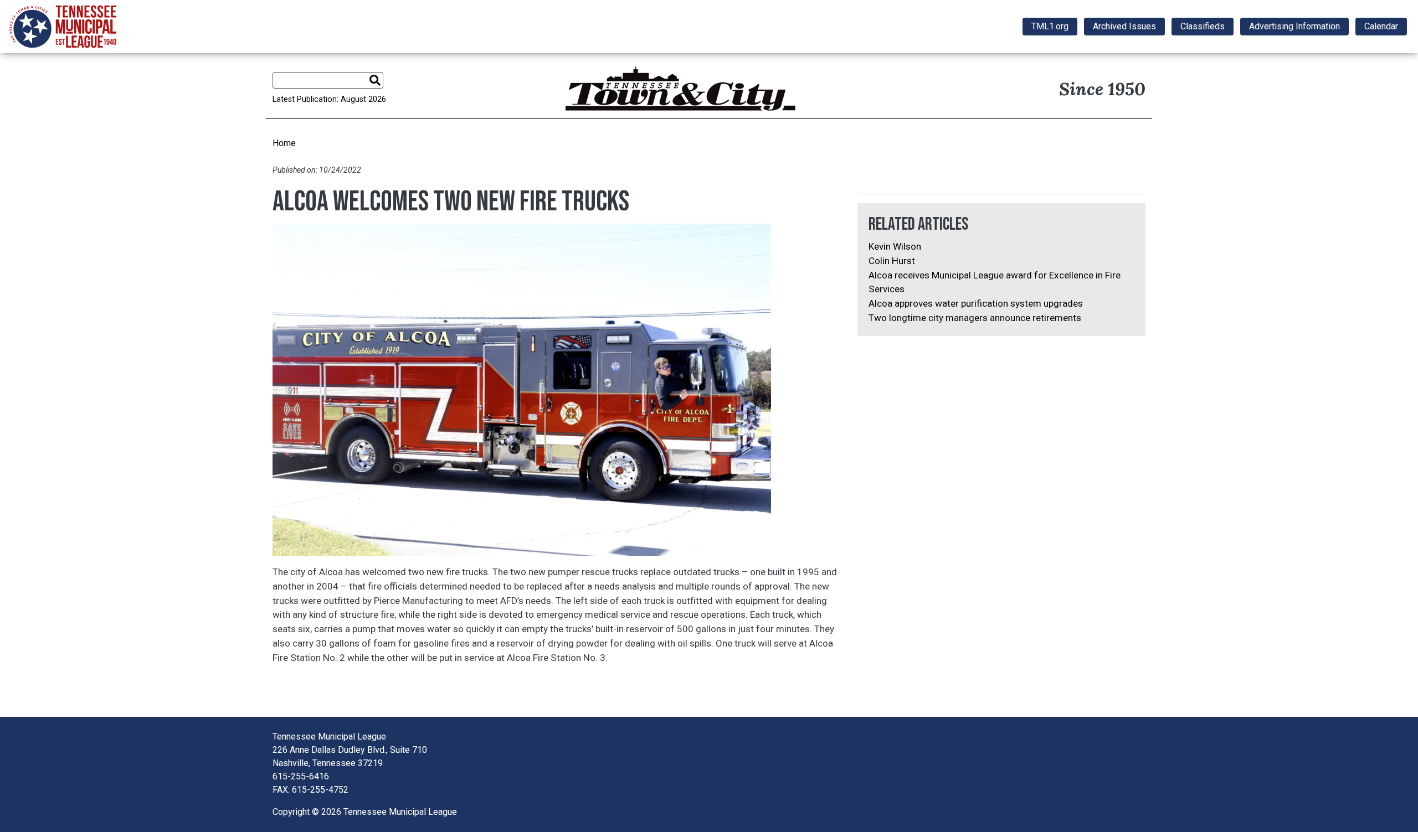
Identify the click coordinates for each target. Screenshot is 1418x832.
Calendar (1381, 26)
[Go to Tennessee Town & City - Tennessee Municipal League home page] (63, 26)
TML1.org (1049, 26)
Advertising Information (1294, 26)
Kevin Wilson (895, 246)
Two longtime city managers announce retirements (975, 317)
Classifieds (1202, 26)
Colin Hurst (892, 260)
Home (284, 143)
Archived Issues (1124, 26)
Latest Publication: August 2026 (329, 99)
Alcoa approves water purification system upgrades (976, 303)
